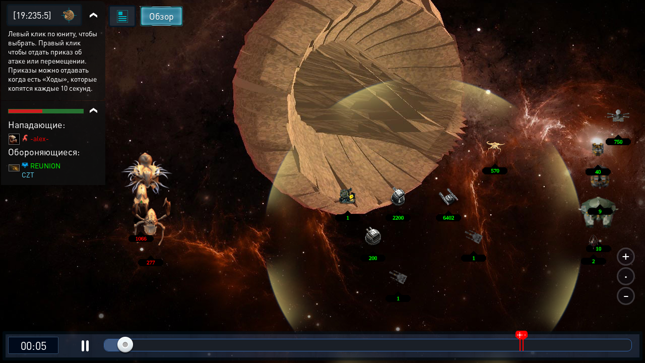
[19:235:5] (32, 15)
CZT (28, 174)
